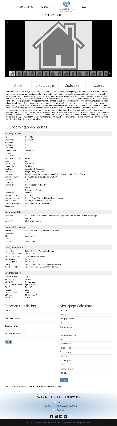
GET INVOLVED (53, 15)
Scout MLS (45, 6)
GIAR (84, 6)
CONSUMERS (26, 6)
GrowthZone (85, 422)
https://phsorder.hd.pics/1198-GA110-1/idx (41, 267)
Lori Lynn (29, 259)
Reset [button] (64, 380)
